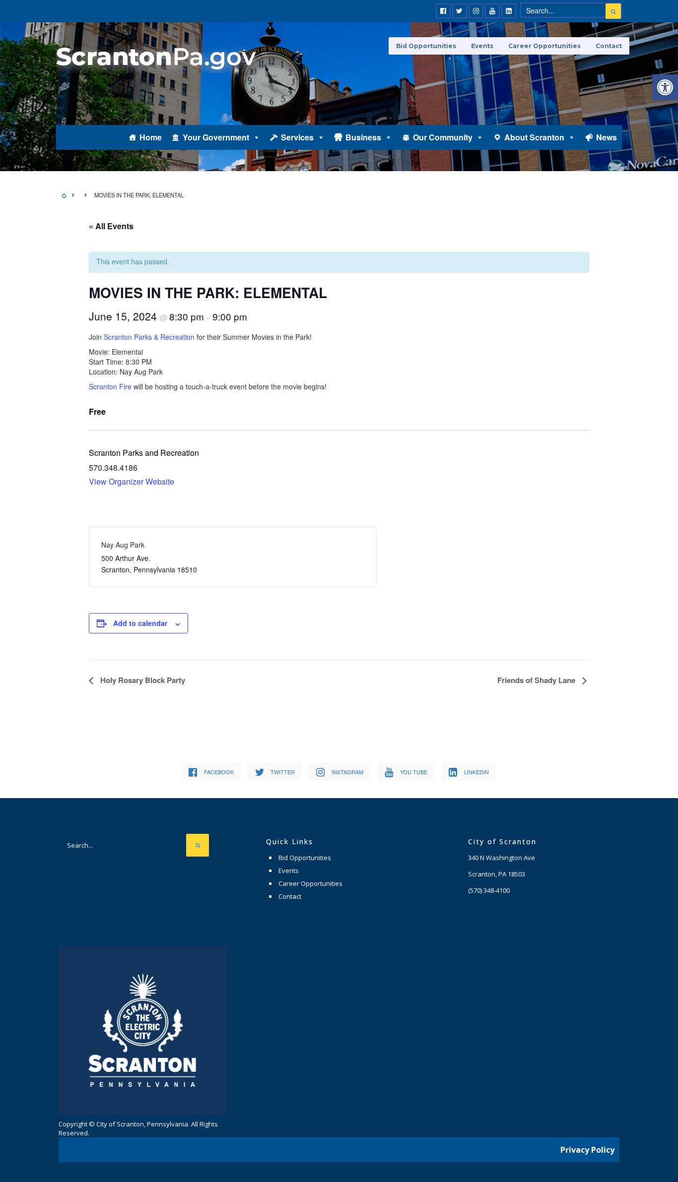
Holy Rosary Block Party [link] (141, 680)
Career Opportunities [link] (544, 46)
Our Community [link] (443, 137)
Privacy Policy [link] (587, 1149)
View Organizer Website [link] (131, 481)
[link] (665, 87)
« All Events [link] (111, 226)
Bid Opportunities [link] (426, 46)
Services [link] (297, 137)
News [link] (606, 137)
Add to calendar (140, 623)
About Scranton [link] (534, 137)
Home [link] (150, 137)
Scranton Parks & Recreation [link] (149, 337)
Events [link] (482, 46)
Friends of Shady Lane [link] (537, 680)
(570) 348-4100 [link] (489, 890)
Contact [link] (609, 46)
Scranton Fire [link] (110, 386)
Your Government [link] (216, 137)
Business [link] (363, 137)
